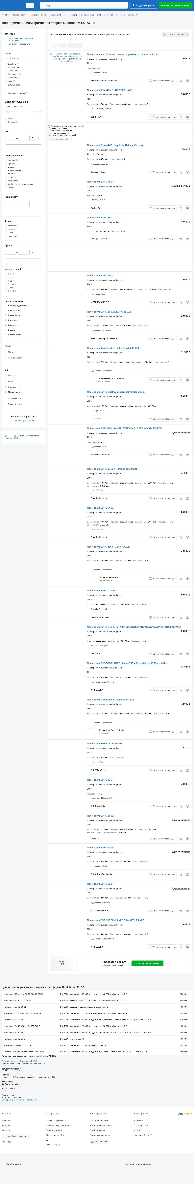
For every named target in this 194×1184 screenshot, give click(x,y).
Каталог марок (53, 1145)
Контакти (6, 1130)
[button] (180, 80)
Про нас (6, 1120)
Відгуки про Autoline (55, 1135)
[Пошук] (42, 5)
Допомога (6, 1125)
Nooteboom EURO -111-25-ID (102, 590)
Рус (9, 1141)
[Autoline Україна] (12, 5)
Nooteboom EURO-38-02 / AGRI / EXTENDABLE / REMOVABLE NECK (124, 428)
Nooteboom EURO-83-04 (100, 847)
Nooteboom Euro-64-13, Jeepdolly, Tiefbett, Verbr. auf (115, 145)
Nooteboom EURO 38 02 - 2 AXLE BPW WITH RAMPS (115, 920)
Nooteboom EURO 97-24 (100, 780)
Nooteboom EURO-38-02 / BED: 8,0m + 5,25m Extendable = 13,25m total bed (127, 663)
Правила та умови (54, 1120)
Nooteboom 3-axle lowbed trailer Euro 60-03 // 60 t (113, 348)
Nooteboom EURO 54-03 (100, 508)
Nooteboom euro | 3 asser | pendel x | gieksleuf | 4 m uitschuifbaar (122, 54)
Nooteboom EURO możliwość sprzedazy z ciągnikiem (116, 392)
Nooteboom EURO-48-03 (100, 182)
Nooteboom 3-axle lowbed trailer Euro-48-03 (110, 699)
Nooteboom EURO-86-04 (100, 884)
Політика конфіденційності (58, 1125)
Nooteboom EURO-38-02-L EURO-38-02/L (109, 312)
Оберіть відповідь (60, 139)
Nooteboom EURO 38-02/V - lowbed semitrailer (112, 469)
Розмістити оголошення (147, 963)
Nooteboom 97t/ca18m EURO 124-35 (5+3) (109, 90)
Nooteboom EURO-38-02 (100, 217)
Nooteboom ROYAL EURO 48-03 (104, 743)
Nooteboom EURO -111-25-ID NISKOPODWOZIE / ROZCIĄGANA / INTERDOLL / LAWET (134, 627)
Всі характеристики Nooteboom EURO (19, 1061)
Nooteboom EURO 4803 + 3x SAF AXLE (108, 547)
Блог (48, 1140)
